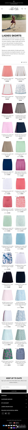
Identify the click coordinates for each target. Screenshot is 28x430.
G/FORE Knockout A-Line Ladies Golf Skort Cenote (7, 343)
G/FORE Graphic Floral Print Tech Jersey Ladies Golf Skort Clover (7, 362)
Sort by (25, 62)
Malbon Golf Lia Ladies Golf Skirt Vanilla (7, 97)
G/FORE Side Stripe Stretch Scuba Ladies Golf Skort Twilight (20, 136)
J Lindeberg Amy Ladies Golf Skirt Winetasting (7, 116)
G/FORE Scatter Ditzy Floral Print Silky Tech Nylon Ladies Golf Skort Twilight (20, 324)
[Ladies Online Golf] (14, 9)
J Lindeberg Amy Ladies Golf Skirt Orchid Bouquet (7, 135)
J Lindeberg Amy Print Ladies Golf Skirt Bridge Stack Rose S (7, 210)
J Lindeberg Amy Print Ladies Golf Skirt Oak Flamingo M (20, 209)
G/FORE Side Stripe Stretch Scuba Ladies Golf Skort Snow (7, 324)
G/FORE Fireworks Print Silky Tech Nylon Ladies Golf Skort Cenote (21, 343)
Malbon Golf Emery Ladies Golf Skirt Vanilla (20, 79)
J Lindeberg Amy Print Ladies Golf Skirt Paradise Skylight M (7, 266)
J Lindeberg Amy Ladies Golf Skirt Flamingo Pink (21, 192)
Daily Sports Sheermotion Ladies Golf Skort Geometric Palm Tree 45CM (21, 173)
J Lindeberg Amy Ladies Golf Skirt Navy (21, 285)
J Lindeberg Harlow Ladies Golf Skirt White (20, 266)
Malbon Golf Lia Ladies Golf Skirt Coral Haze (7, 79)
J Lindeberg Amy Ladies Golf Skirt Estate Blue (7, 172)
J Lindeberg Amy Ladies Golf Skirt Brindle (7, 154)
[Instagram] (8, 413)
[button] (2, 8)
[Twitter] (5, 413)
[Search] (22, 8)
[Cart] (25, 8)
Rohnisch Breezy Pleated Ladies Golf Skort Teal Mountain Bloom (20, 98)
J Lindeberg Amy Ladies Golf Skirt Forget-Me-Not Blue (21, 247)
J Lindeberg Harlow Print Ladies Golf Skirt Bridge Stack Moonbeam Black (20, 117)
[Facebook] (2, 413)
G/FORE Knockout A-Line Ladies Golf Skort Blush (7, 303)
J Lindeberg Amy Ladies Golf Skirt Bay (21, 154)
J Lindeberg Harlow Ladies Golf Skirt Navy (7, 285)
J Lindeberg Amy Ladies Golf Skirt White (7, 192)
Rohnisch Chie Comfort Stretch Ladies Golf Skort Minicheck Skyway (20, 362)
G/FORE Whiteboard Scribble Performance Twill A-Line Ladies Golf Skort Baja (20, 304)
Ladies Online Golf (17, 420)
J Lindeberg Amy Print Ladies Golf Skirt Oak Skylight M (20, 229)
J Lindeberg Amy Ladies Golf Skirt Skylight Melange (7, 229)
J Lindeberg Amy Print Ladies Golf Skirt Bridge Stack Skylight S (7, 247)
